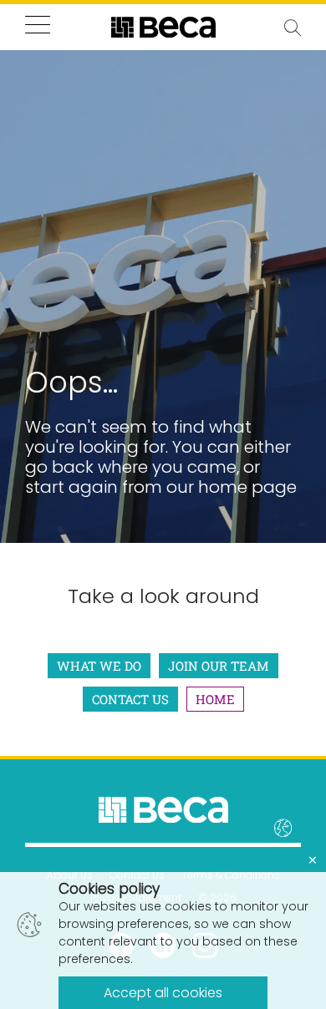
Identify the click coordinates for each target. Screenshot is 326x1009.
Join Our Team (218, 665)
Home (215, 699)
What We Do (99, 665)
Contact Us (130, 699)
